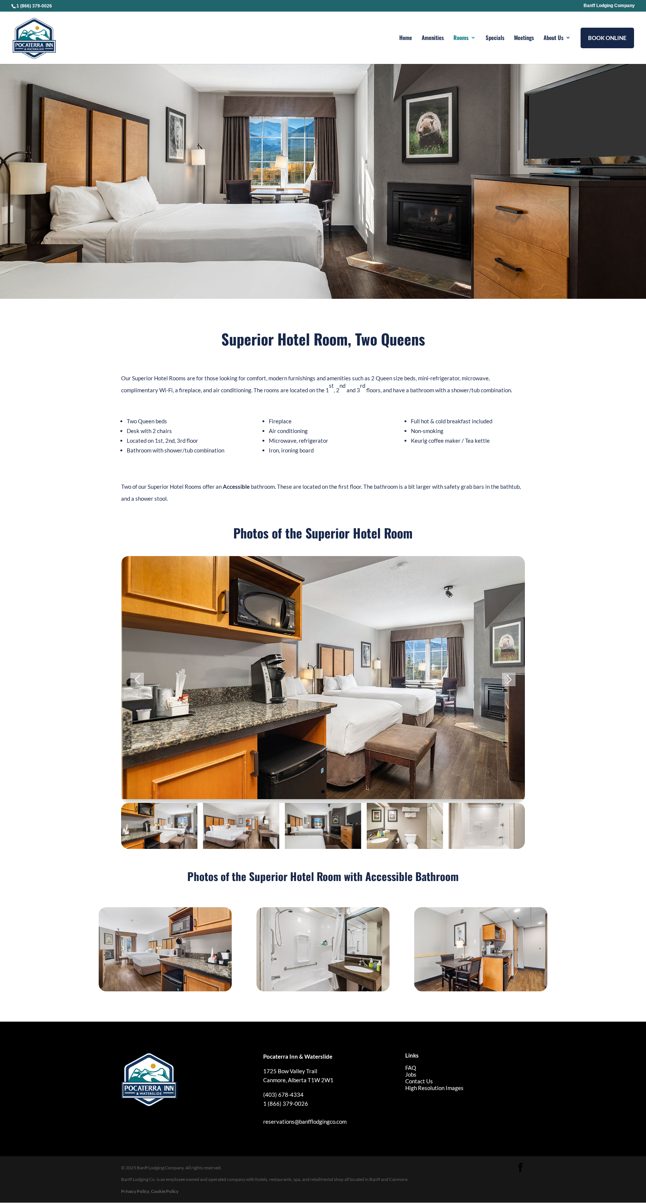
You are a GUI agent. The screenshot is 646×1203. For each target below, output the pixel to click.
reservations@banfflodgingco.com (305, 1121)
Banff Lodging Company (609, 5)
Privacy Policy (135, 1191)
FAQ (410, 1067)
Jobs (410, 1074)
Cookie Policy (164, 1191)
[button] (323, 791)
